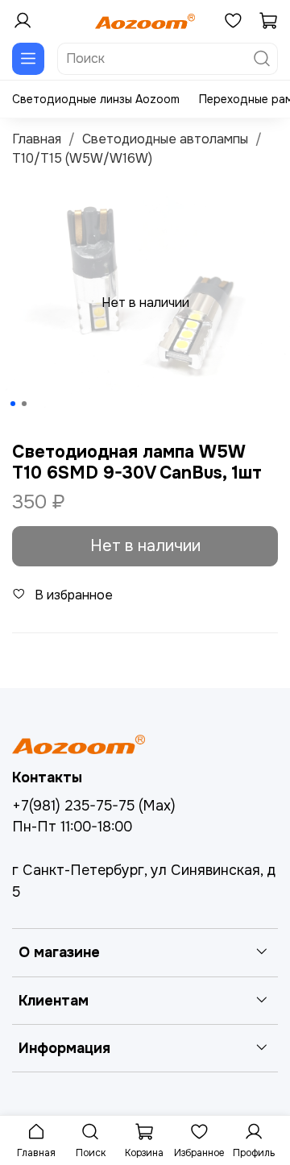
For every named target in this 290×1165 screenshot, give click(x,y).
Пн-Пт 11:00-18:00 (72, 826)
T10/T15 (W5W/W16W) (82, 158)
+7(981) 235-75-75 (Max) (94, 806)
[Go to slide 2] (24, 403)
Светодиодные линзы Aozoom (96, 99)
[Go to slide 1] (12, 403)
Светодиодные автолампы (165, 139)
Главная (36, 139)
